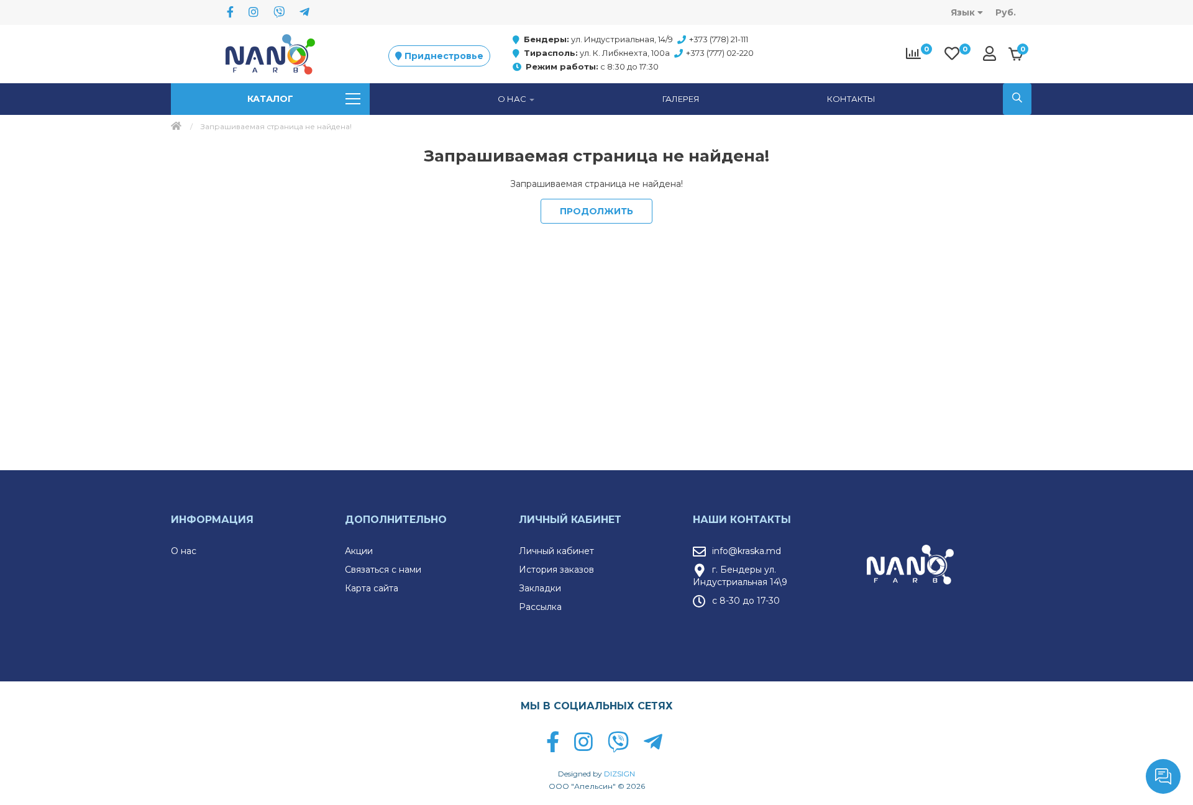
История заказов (556, 569)
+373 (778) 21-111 (718, 39)
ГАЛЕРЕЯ (681, 99)
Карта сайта (371, 588)
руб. (1005, 12)
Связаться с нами (383, 569)
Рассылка (540, 606)
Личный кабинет (556, 551)
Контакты (851, 99)
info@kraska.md (746, 551)
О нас (183, 551)
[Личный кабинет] (992, 53)
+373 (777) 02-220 (720, 53)
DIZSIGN (619, 773)
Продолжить (596, 211)
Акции (359, 551)
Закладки (540, 588)
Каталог (270, 98)
